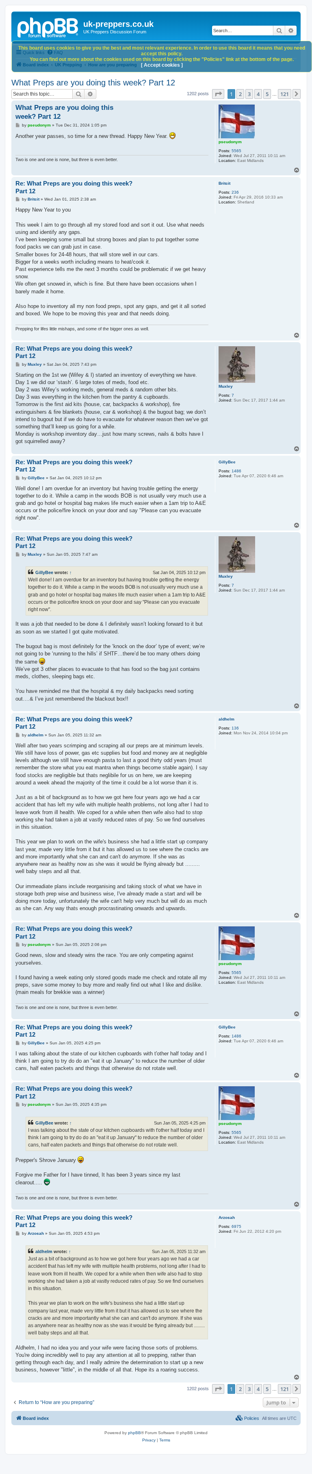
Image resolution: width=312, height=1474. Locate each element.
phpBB (134, 1432)
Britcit (224, 183)
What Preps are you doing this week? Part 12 (93, 82)
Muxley (226, 386)
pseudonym (230, 142)
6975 (236, 1226)
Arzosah (227, 1217)
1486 (236, 471)
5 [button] (267, 94)
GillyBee (227, 462)
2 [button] (240, 94)
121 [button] (284, 94)
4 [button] (258, 94)
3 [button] (249, 94)
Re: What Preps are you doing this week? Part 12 (73, 187)
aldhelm (226, 719)
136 (235, 728)
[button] (218, 94)
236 (235, 192)
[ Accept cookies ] (162, 65)
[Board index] (48, 26)
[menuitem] (247, 1418)
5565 (236, 150)
